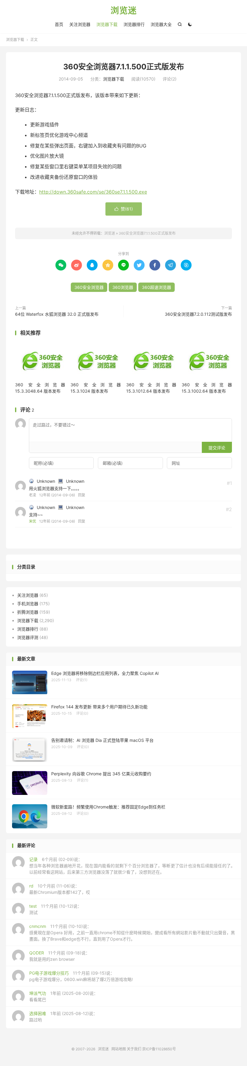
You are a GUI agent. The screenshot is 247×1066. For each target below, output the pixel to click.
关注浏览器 (79, 24)
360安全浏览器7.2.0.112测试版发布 (198, 314)
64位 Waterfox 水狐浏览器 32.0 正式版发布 (56, 314)
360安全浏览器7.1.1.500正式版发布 (123, 66)
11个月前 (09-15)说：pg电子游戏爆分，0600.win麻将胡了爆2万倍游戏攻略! (81, 976)
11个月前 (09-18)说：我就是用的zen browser (59, 956)
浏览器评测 (27, 637)
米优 (32, 521)
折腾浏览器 (27, 612)
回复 (81, 495)
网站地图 (118, 1049)
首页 (59, 24)
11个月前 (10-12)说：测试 (55, 909)
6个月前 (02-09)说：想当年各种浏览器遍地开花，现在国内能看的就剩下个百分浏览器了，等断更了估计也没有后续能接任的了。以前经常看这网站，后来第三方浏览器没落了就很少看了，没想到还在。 (132, 866)
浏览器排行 (134, 24)
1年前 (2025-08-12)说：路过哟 (63, 1016)
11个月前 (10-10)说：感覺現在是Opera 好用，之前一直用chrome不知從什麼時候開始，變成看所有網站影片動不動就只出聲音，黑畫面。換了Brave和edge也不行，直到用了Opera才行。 (132, 932)
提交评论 (216, 447)
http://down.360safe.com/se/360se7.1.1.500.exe (93, 192)
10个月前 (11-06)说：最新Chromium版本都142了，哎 (59, 889)
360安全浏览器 (89, 287)
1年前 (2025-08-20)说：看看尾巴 (63, 996)
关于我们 (134, 1049)
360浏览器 (122, 287)
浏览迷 (124, 11)
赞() (123, 208)
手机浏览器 (27, 603)
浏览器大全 (161, 24)
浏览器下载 (106, 24)
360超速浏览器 (156, 287)
